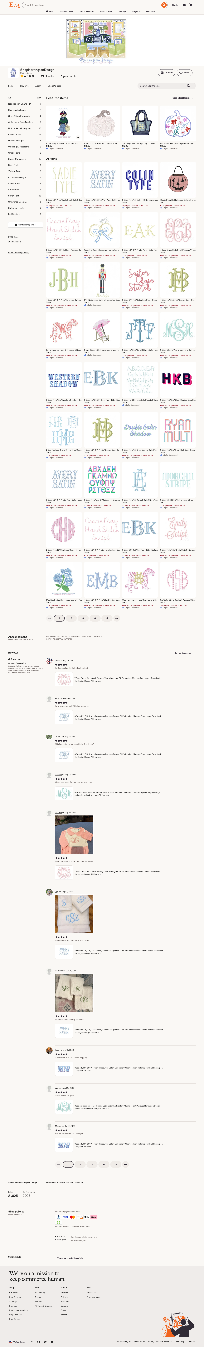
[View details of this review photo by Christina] (74, 993)
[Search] (164, 5)
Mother (58, 1126)
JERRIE (58, 736)
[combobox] (91, 5)
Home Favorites (87, 11)
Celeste (58, 774)
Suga (57, 660)
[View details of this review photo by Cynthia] (74, 834)
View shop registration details (70, 1258)
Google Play (39, 1328)
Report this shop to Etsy (18, 252)
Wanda (58, 1088)
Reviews (24, 86)
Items (10, 86)
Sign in (175, 5)
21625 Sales (13, 237)
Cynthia (58, 812)
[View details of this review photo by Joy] (74, 914)
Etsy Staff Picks (66, 11)
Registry (136, 11)
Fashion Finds (106, 11)
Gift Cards (150, 11)
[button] (166, 72)
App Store (18, 1328)
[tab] (25, 98)
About (38, 86)
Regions (191, 1342)
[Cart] (190, 5)
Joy (56, 892)
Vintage (122, 11)
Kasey (57, 1050)
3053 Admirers (14, 242)
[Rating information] (22, 76)
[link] (49, 618)
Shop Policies (54, 86)
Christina (59, 971)
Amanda (58, 698)
